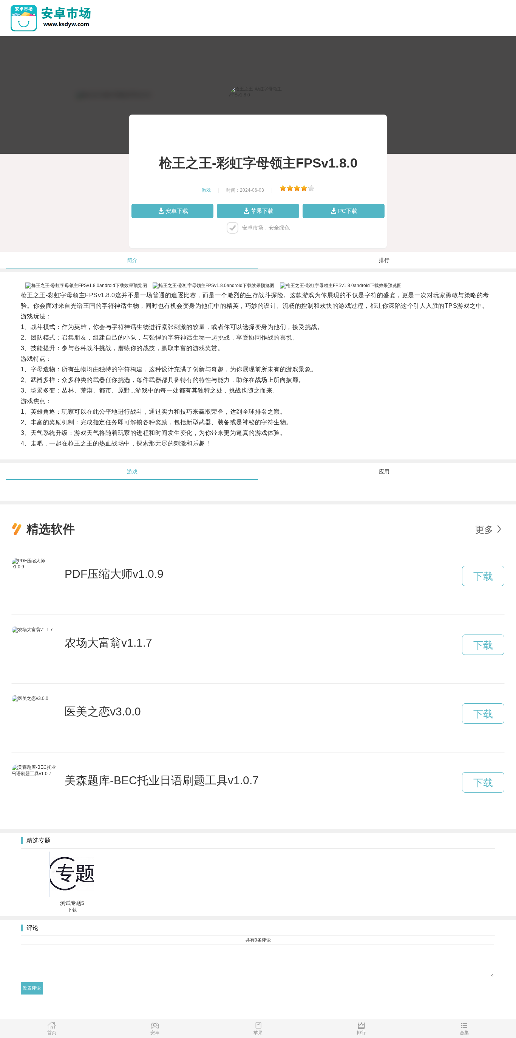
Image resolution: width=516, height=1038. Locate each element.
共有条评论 (258, 940)
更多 (484, 529)
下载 (483, 576)
